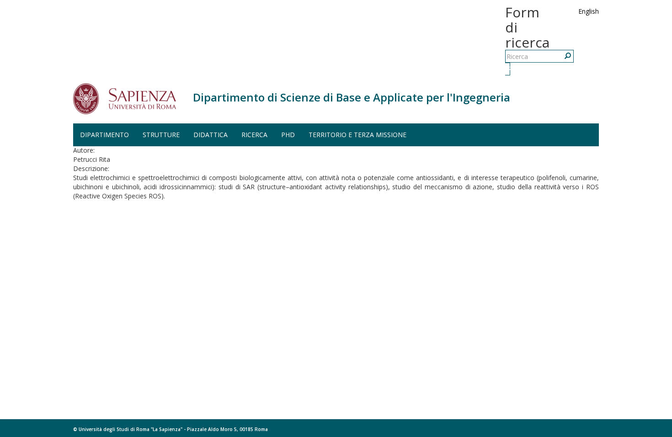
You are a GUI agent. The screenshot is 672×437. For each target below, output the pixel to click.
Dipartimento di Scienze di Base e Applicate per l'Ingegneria (351, 97)
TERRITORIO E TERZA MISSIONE (357, 134)
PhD (288, 134)
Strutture (161, 134)
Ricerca (508, 68)
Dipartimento (104, 134)
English (588, 11)
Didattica (210, 134)
